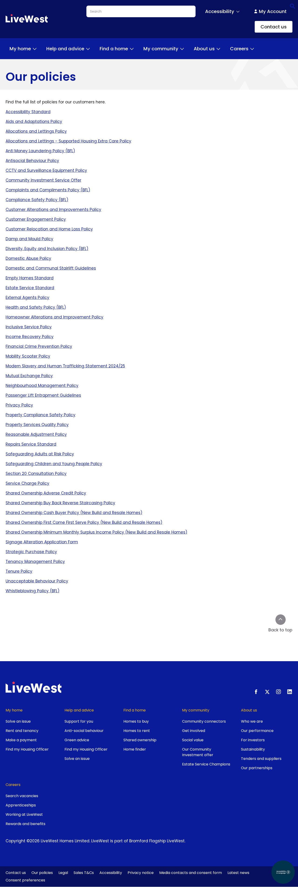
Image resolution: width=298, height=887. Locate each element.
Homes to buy (136, 721)
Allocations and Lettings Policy (36, 131)
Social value (192, 740)
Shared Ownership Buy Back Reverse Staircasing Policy (60, 503)
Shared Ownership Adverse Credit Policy (46, 493)
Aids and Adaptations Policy (34, 121)
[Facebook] (256, 691)
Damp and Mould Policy (29, 239)
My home (20, 48)
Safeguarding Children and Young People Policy (54, 464)
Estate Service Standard (30, 288)
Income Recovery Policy (30, 336)
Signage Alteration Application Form (42, 542)
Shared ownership (139, 740)
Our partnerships (256, 768)
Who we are (252, 721)
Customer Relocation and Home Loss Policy (49, 229)
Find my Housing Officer (27, 749)
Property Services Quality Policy (37, 424)
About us (204, 48)
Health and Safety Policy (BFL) (36, 307)
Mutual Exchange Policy (29, 376)
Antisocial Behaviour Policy (32, 160)
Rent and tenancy (22, 730)
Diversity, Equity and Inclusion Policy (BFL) (47, 248)
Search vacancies (22, 796)
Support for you (78, 721)
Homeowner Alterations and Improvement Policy (54, 317)
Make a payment (21, 740)
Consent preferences (25, 880)
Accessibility (110, 872)
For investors (253, 740)
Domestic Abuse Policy (28, 258)
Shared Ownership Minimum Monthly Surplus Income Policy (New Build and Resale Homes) (96, 532)
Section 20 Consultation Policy (36, 473)
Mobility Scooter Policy (28, 356)
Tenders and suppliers (261, 758)
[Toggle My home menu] (34, 48)
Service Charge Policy (27, 483)
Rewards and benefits (25, 823)
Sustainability (253, 749)
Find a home (114, 48)
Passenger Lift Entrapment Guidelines (43, 395)
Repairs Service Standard (31, 444)
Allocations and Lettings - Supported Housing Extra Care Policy (68, 141)
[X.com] (267, 691)
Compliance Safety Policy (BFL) (37, 200)
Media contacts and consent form (190, 872)
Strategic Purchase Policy (31, 552)
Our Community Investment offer (197, 752)
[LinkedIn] (289, 691)
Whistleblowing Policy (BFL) (32, 591)
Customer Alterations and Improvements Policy (53, 209)
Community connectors (204, 721)
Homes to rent (136, 730)
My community (160, 48)
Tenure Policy (19, 571)
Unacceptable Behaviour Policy (37, 581)
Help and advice (65, 48)
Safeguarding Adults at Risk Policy (40, 454)
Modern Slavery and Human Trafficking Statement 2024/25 (65, 366)
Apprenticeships (21, 805)
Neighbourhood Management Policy (42, 385)
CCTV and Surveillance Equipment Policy (46, 170)
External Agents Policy (27, 297)
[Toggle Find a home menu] (132, 48)
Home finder (134, 749)
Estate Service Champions (206, 764)
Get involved (193, 730)
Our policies (42, 872)
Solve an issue (18, 721)
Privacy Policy (19, 405)
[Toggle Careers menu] (252, 48)
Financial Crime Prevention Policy (39, 346)
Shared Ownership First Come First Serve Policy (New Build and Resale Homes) (84, 522)
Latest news (238, 872)
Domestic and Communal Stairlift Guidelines (51, 268)
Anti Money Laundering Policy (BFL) (40, 151)
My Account (273, 11)
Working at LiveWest (24, 814)
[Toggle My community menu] (182, 48)
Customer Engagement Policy (36, 219)
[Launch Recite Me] (283, 872)
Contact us (274, 27)
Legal (63, 872)
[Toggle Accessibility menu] (238, 11)
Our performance (257, 730)
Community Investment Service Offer (43, 180)
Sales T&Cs (84, 872)
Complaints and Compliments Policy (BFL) (48, 190)
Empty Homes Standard (30, 278)
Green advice (76, 740)
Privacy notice (141, 872)
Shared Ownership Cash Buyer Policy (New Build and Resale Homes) (74, 512)
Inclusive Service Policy (29, 327)
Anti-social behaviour (84, 730)
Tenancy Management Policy (35, 561)
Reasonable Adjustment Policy (36, 434)
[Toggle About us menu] (218, 48)
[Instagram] (278, 691)
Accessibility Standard (28, 112)
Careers (239, 48)
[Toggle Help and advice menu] (88, 48)
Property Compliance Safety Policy (40, 415)
